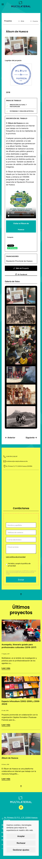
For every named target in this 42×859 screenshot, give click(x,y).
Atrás (22, 21)
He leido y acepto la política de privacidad (19, 564)
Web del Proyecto (22, 268)
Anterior (11, 437)
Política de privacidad (12, 572)
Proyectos (35, 21)
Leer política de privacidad (15, 557)
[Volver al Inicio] (21, 4)
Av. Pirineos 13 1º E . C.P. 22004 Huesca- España (21, 818)
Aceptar (21, 836)
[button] (3, 4)
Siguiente (30, 437)
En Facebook (22, 274)
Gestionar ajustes (21, 850)
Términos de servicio (26, 572)
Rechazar (21, 843)
